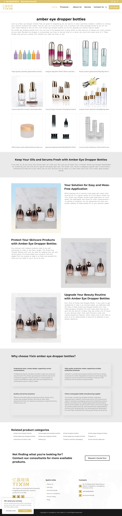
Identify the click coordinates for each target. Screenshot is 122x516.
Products (64, 7)
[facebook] (117, 1)
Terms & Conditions (53, 493)
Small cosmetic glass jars (96, 439)
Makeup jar (42, 439)
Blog (48, 499)
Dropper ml (92, 436)
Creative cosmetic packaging (73, 439)
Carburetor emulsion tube (22, 439)
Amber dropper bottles (71, 433)
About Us (50, 484)
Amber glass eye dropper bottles (49, 433)
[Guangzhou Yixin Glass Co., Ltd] (11, 7)
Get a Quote (114, 7)
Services (49, 487)
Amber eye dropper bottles (22, 433)
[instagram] (112, 1)
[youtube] (115, 1)
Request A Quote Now (97, 458)
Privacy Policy (51, 496)
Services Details (52, 490)
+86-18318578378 (12, 1)
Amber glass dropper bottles (97, 433)
